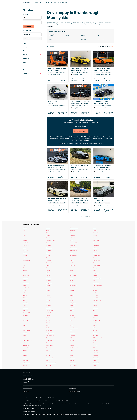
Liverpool (48, 297)
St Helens (72, 337)
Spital (47, 337)
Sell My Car (49, 2)
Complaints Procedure (74, 391)
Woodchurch (96, 362)
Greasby (48, 275)
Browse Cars (37, 2)
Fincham (25, 267)
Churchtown (25, 250)
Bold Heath (72, 237)
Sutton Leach (49, 342)
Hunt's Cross (96, 283)
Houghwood (49, 283)
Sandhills (25, 332)
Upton (47, 352)
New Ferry (72, 310)
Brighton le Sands (50, 240)
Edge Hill (72, 262)
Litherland (72, 295)
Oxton (94, 317)
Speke (24, 337)
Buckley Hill (72, 245)
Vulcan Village (96, 352)
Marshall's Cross (97, 300)
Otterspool (72, 317)
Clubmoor (25, 253)
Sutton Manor (73, 342)
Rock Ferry (95, 330)
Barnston (95, 230)
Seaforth (95, 332)
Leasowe (25, 295)
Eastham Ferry (96, 260)
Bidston (71, 232)
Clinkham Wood (73, 250)
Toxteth (71, 350)
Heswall (71, 277)
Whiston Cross (26, 362)
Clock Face (95, 250)
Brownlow (48, 245)
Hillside (71, 280)
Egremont (95, 262)
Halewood (95, 275)
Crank (47, 253)
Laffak (47, 292)
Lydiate (48, 300)
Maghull (71, 300)
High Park (25, 280)
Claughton (48, 250)
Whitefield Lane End (51, 362)
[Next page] (90, 216)
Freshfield (25, 270)
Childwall (95, 247)
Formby (71, 267)
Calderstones (96, 245)
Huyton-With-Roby (97, 285)
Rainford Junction (74, 327)
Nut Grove (72, 315)
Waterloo (25, 357)
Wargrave (95, 355)
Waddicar (25, 355)
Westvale (72, 360)
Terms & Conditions (27, 388)
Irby (47, 287)
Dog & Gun (48, 257)
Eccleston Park (49, 262)
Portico (71, 322)
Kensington (72, 287)
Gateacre (95, 270)
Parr (71, 320)
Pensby (24, 322)
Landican (72, 292)
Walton (71, 355)
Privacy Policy (72, 388)
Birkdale (48, 235)
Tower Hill (25, 350)
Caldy (24, 247)
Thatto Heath (49, 345)
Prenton (71, 325)
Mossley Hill (72, 305)
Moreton (25, 305)
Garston (48, 270)
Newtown (72, 312)
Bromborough (49, 242)
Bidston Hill (95, 232)
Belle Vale (48, 232)
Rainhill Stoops (26, 330)
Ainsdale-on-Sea (74, 228)
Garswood (72, 270)
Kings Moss (95, 287)
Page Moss (25, 320)
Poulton (24, 325)
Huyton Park (49, 285)
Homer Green (26, 283)
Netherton (95, 308)
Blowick (24, 237)
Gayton (24, 272)
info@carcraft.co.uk (28, 375)
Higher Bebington (97, 277)
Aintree (94, 228)
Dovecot (72, 257)
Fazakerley (72, 265)
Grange (71, 272)
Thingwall (72, 345)
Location (25, 14)
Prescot (95, 325)
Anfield (48, 230)
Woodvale (48, 365)
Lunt (24, 300)
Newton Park (49, 312)
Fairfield (48, 265)
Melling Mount (73, 302)
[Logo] (28, 2)
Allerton (24, 230)
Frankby (95, 267)
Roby (71, 330)
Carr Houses (49, 247)
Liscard (48, 295)
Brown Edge (25, 245)
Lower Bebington (97, 297)
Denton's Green (73, 255)
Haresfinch (25, 277)
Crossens (25, 255)
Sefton (24, 335)
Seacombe (72, 332)
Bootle (94, 237)
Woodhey (25, 365)
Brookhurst (95, 242)
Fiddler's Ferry (96, 265)
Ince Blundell (26, 287)
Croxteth (48, 255)
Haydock (48, 277)
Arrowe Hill (72, 230)
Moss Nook (95, 305)
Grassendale (26, 275)
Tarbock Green (26, 345)
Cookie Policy (26, 391)
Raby (24, 327)
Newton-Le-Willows (27, 312)
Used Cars (30, 7)
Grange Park (96, 272)
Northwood (48, 315)
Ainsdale (48, 228)
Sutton (94, 340)
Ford (47, 267)
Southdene (72, 335)
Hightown (48, 280)
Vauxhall (72, 352)
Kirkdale (48, 290)
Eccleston (25, 262)
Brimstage (72, 240)
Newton (95, 310)
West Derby (96, 357)
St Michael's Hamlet (97, 337)
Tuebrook (25, 352)
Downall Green (26, 260)
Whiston (95, 360)
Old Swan (25, 317)
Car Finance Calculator (60, 2)
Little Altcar (95, 295)
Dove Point (95, 257)
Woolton (95, 365)
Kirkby (24, 290)
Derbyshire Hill (96, 255)
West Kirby (25, 360)
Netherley (72, 308)
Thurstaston (49, 347)
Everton (24, 265)
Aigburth (25, 228)
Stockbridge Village (27, 340)
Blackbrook (95, 235)
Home (24, 7)
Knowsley (95, 290)
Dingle (24, 257)
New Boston (25, 310)
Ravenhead (49, 330)
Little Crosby (26, 297)
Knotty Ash (72, 290)
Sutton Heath (26, 342)
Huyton (24, 285)
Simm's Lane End (50, 335)
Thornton (95, 345)
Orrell (47, 317)
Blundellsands (49, 237)
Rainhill (94, 327)
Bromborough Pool (74, 242)
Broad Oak (25, 242)
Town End (48, 350)
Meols (94, 302)
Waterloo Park (49, 357)
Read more (50, 26)
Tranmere (95, 350)
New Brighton (49, 310)
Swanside (95, 342)
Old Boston (95, 315)
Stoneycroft (49, 340)
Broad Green (96, 240)
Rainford (48, 327)
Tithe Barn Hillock (74, 347)
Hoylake (71, 283)
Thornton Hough (26, 347)
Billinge (24, 235)
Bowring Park (26, 240)
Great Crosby (73, 275)
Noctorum (95, 312)
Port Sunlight (96, 322)
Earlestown (48, 260)
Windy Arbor (73, 362)
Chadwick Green (73, 247)
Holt (94, 280)
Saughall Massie (50, 332)
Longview (72, 297)
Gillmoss (48, 272)
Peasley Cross (96, 320)
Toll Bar (95, 347)
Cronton (71, 253)
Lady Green (25, 292)
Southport (95, 335)
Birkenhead (72, 235)
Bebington (25, 232)
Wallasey (48, 355)
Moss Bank (48, 305)
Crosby (94, 253)
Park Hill (48, 320)
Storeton (72, 340)
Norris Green (26, 315)
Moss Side (25, 308)
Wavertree (72, 357)
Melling (48, 302)
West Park (48, 360)
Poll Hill (48, 322)
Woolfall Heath (73, 365)
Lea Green (95, 292)
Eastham (72, 260)
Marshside (25, 302)
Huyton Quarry (73, 285)
